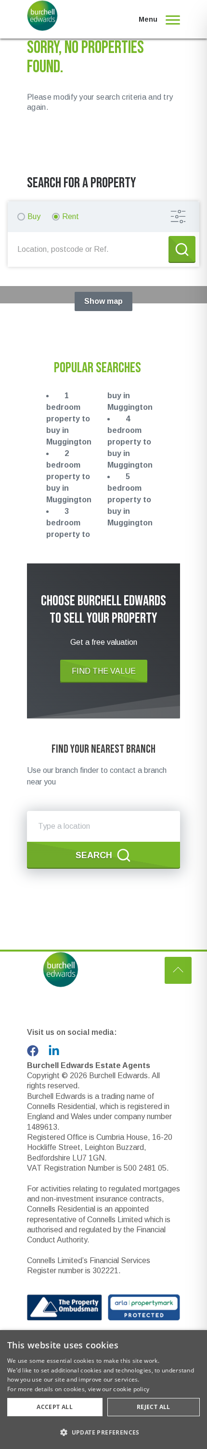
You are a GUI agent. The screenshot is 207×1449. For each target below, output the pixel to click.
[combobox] (90, 249)
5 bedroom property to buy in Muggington (130, 499)
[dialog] (103, 1389)
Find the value (104, 671)
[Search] (181, 249)
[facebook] (33, 1051)
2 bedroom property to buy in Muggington (68, 476)
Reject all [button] (153, 1407)
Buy (33, 216)
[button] (103, 1432)
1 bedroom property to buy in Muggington (68, 419)
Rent (70, 216)
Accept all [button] (55, 1407)
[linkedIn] (54, 1051)
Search (94, 855)
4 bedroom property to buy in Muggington (130, 442)
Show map (103, 301)
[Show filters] (178, 216)
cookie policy (131, 1389)
